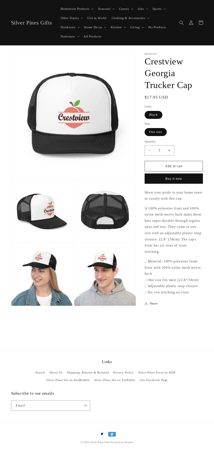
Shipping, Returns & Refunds (88, 372)
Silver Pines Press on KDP (157, 372)
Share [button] (154, 303)
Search (40, 372)
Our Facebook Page (154, 380)
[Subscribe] (85, 405)
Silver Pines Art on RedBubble (68, 380)
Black (153, 114)
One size (155, 132)
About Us (56, 372)
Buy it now (173, 178)
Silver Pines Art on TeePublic (115, 380)
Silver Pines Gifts (100, 442)
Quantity (150, 141)
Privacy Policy (123, 372)
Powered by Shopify (122, 442)
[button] (76, 8)
